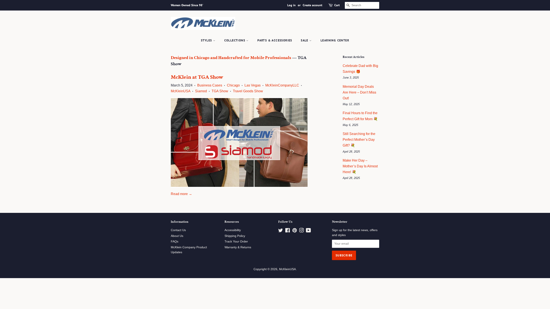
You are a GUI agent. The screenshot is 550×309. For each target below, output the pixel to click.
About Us (177, 236)
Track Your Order (236, 241)
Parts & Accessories (274, 40)
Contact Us (178, 230)
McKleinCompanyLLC (282, 85)
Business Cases (209, 85)
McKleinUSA (180, 91)
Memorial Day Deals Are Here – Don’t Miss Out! (359, 92)
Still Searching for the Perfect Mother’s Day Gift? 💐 (359, 139)
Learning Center (335, 40)
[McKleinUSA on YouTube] (308, 231)
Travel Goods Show (248, 91)
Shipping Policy (235, 236)
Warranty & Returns (238, 247)
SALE (305, 40)
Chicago (233, 85)
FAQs (174, 241)
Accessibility (233, 230)
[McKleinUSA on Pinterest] (294, 231)
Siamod (201, 91)
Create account (312, 5)
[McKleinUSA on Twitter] (280, 231)
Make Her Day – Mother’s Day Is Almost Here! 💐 (360, 166)
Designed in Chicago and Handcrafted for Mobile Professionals (231, 58)
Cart (337, 5)
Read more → (181, 194)
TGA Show (220, 91)
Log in (291, 5)
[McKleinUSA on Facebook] (287, 231)
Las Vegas (252, 85)
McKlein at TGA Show (197, 77)
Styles (207, 40)
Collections (235, 40)
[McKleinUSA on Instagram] (301, 231)
